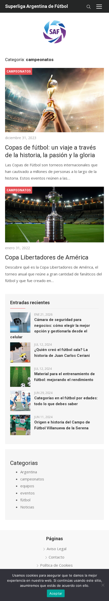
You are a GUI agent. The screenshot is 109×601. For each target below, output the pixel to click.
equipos (27, 485)
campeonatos (32, 478)
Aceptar (55, 593)
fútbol (25, 499)
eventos (27, 492)
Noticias (27, 506)
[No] (102, 585)
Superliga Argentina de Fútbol (36, 6)
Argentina (28, 471)
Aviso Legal (56, 548)
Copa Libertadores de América (46, 257)
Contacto (56, 557)
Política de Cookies (56, 565)
